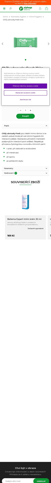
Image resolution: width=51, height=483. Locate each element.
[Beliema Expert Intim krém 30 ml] (25, 202)
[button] (2, 44)
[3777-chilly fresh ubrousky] (25, 42)
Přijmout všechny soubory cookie (25, 86)
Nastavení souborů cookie (25, 92)
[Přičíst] (30, 110)
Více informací (30, 3)
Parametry (8, 168)
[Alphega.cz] (25, 8)
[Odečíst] (20, 110)
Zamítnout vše (25, 99)
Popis (6, 126)
